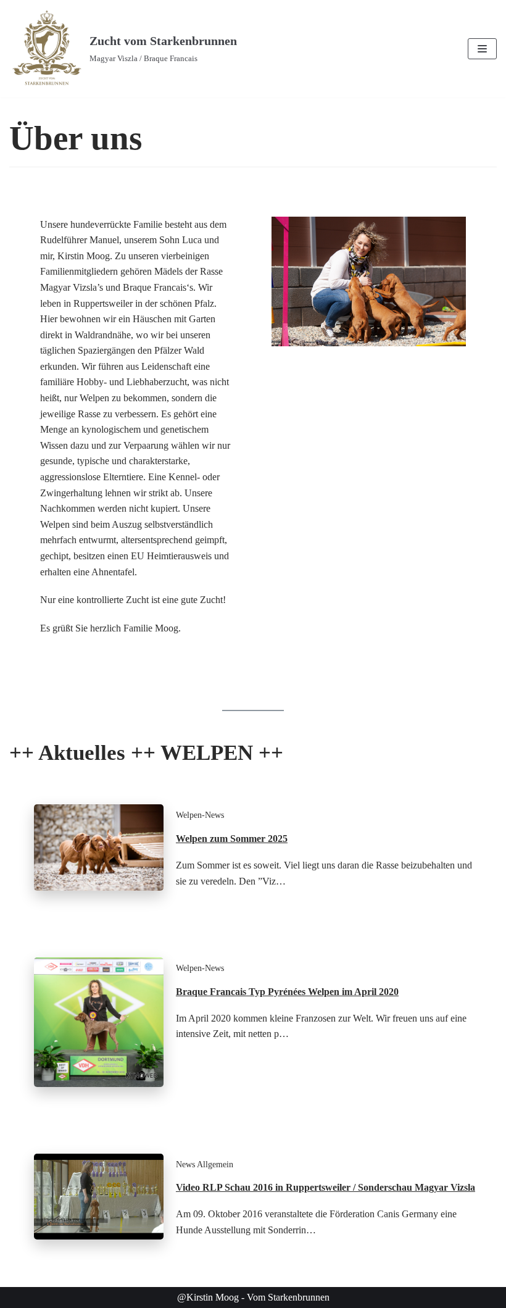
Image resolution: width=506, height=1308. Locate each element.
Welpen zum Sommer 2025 (232, 838)
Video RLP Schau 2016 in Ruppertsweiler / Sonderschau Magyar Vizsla (325, 1187)
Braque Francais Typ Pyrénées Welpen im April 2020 (287, 991)
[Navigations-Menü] (482, 48)
